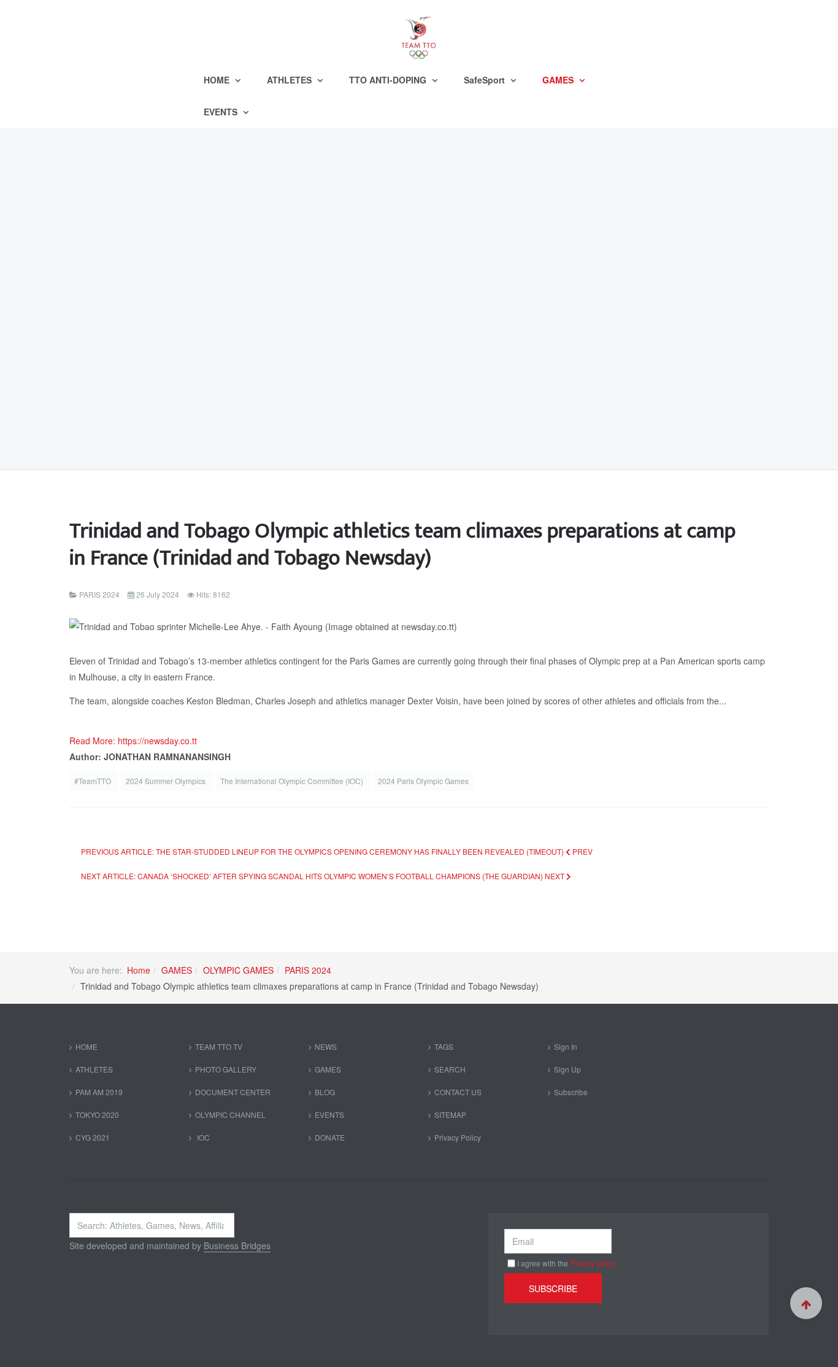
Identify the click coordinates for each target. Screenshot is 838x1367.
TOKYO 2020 (97, 1114)
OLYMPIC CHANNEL (230, 1114)
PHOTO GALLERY (225, 1069)
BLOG (325, 1092)
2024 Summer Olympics (166, 781)
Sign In (565, 1046)
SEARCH (450, 1069)
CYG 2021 (92, 1137)
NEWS (326, 1046)
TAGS (443, 1046)
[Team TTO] (419, 32)
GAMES (559, 80)
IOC (202, 1137)
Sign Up (567, 1069)
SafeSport (485, 80)
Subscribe (571, 1092)
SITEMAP (450, 1114)
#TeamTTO (93, 781)
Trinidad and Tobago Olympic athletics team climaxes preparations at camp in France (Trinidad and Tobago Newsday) (402, 544)
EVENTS (222, 112)
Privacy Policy (457, 1137)
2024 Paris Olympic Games (423, 781)
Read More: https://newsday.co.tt (133, 740)
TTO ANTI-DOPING (389, 80)
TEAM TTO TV (218, 1046)
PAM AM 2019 (99, 1092)
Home (138, 970)
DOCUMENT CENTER (233, 1092)
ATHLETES (290, 80)
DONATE (330, 1137)
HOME (218, 80)
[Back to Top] (806, 1303)
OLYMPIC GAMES (238, 970)
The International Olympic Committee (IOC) (292, 781)
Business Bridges (237, 1245)
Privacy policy (593, 1263)
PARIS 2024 (308, 970)
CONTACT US (458, 1092)
